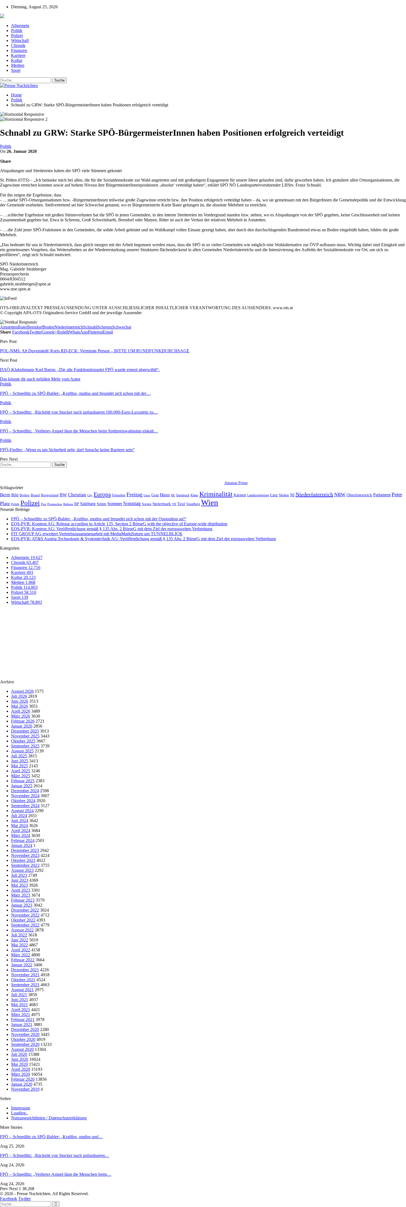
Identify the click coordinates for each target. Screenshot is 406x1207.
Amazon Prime (236, 483)
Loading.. (19, 1113)
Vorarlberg (193, 504)
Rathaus (68, 504)
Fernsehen (118, 495)
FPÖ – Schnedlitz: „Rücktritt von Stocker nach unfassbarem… (54, 1155)
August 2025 (22, 751)
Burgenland (50, 495)
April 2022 (20, 950)
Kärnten (240, 495)
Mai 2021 (19, 1004)
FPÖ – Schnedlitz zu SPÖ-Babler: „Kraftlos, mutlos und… (51, 1136)
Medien (17, 65)
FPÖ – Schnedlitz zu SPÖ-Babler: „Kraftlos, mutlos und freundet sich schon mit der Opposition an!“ (98, 518)
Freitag (134, 494)
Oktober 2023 (23, 860)
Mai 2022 (19, 945)
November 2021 (25, 974)
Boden (48, 327)
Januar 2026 (21, 726)
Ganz (147, 495)
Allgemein (20, 25)
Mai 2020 (19, 1064)
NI (292, 494)
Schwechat (121, 327)
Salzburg (88, 503)
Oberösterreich (359, 494)
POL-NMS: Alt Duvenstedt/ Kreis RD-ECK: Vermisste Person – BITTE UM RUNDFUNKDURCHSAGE (94, 350)
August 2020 (22, 1049)
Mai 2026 (19, 706)
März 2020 (20, 1074)
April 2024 (20, 830)
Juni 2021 (19, 999)
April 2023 (20, 890)
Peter (397, 494)
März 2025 (20, 775)
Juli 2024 (19, 815)
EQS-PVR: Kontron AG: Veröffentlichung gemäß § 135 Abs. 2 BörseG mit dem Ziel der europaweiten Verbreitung (111, 528)
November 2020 (25, 1034)
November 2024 (25, 795)
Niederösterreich (68, 327)
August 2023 (22, 870)
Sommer (114, 503)
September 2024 (25, 805)
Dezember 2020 (25, 1029)
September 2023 (25, 865)
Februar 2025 (23, 780)
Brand (35, 495)
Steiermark (161, 504)
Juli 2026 (19, 696)
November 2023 (25, 855)
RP (76, 504)
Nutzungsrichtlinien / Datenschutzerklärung (49, 1118)
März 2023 (20, 895)
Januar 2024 (21, 845)
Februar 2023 (23, 900)
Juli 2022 (19, 935)
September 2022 (25, 925)
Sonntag (132, 503)
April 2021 (20, 1009)
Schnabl (90, 327)
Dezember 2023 (25, 850)
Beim (5, 494)
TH (174, 504)
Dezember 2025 (25, 731)
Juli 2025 (19, 756)
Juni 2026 (19, 701)
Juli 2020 (19, 1054)
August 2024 (22, 810)
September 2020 (25, 1044)
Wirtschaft (20, 40)
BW (63, 494)
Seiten (101, 504)
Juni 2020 (19, 1059)
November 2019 (25, 1089)
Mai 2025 (19, 765)
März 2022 (20, 955)
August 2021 (22, 989)
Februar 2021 (23, 1019)
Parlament (382, 494)
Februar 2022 (23, 959)
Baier (22, 327)
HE (173, 495)
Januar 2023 (21, 905)
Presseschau (54, 504)
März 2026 (20, 716)
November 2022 (25, 915)
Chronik (18, 45)
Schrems (104, 327)
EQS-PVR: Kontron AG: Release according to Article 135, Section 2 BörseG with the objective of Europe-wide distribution (119, 523)
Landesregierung (258, 495)
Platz (5, 503)
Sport (15, 70)
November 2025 (25, 736)
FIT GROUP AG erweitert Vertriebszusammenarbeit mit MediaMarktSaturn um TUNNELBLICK (97, 533)
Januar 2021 (21, 1024)
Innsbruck (182, 495)
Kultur (16, 60)
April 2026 (20, 711)
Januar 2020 (21, 1084)
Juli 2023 (19, 875)
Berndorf (35, 327)
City (90, 495)
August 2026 (22, 691)
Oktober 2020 (23, 1039)
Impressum (20, 1108)
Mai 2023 (19, 885)
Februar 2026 (23, 721)
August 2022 (22, 930)
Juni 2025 (19, 761)
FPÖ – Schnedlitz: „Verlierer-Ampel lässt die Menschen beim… (55, 1174)
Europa (102, 494)
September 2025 (25, 746)
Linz (274, 495)
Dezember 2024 (25, 790)
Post (43, 504)
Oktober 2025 (23, 741)
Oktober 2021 (23, 979)
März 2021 (20, 1014)
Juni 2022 (19, 940)
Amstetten (9, 327)
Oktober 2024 (23, 800)
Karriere (18, 55)
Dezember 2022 (25, 910)
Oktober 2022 (23, 920)
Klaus (194, 495)
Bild (15, 495)
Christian (77, 494)
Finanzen (19, 50)
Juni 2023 (19, 880)
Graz (155, 495)
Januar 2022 (21, 964)
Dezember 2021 (25, 969)
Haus (165, 494)
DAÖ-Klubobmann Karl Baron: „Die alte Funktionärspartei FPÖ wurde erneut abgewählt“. (80, 369)
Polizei (17, 35)
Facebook (8, 1198)
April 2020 (20, 1069)
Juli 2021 (19, 994)
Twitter (24, 1198)
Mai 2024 (19, 825)
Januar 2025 (21, 785)
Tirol (181, 504)
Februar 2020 (23, 1079)
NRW (340, 494)
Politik (16, 30)
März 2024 (20, 835)
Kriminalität (216, 494)
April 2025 (20, 770)
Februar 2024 (23, 840)
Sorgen (146, 504)
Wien (209, 502)
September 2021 (25, 984)
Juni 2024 (19, 820)
